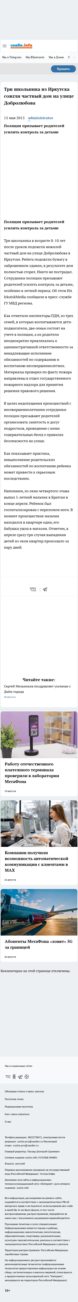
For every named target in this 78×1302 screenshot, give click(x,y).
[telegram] (46, 589)
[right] (74, 57)
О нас (8, 1121)
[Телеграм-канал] (20, 1076)
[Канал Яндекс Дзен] (27, 1076)
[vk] (33, 589)
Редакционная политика (19, 1106)
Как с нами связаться (17, 1114)
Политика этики (14, 1099)
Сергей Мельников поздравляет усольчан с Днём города (37, 691)
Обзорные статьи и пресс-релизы (24, 1091)
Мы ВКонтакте (35, 57)
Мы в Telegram (11, 57)
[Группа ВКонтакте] (8, 1076)
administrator (40, 117)
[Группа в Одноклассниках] (14, 1076)
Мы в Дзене (56, 57)
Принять (63, 69)
